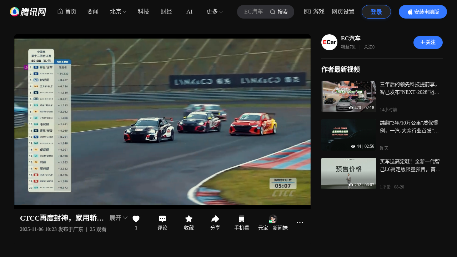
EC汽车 (351, 38)
